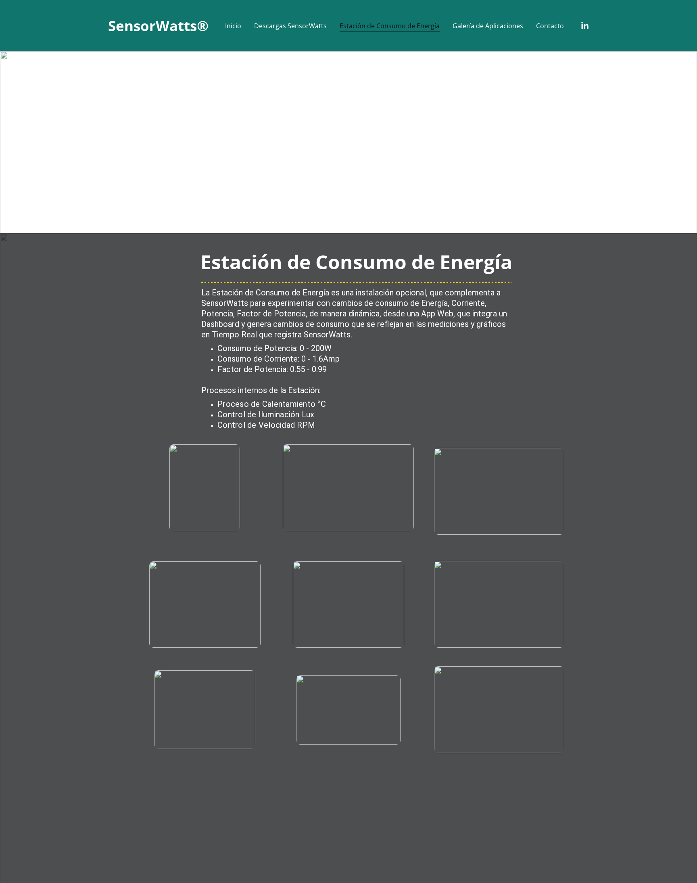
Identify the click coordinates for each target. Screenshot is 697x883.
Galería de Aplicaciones (488, 25)
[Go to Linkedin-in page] (585, 26)
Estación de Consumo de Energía (390, 25)
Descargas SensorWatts (290, 25)
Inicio (233, 25)
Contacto (550, 25)
